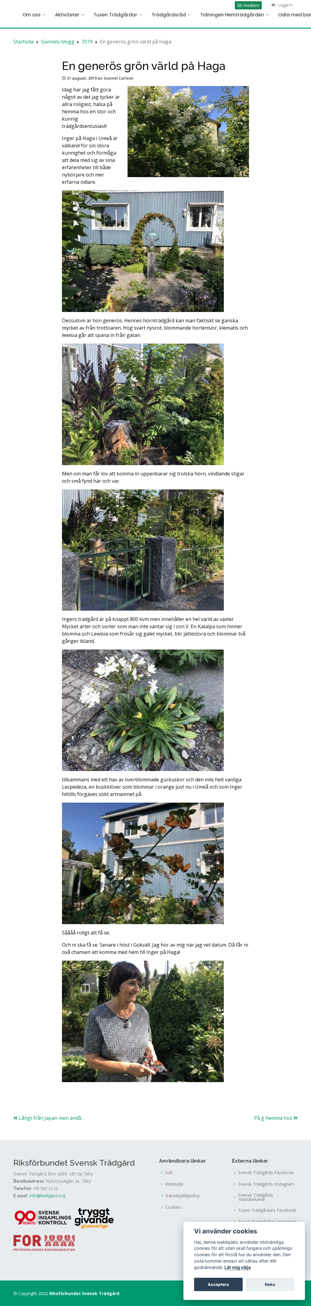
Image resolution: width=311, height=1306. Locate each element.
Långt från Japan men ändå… (51, 1118)
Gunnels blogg (57, 41)
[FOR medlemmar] (44, 1242)
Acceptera (218, 1284)
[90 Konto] (43, 1217)
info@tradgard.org (47, 1195)
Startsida (23, 41)
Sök (169, 1173)
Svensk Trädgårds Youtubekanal (255, 1197)
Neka (270, 1284)
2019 (87, 41)
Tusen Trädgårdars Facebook (267, 1210)
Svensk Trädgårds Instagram (266, 1184)
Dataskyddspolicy (182, 1196)
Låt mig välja (237, 1267)
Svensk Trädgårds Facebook (266, 1173)
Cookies (173, 1207)
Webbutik (174, 1184)
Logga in (285, 5)
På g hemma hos (273, 1118)
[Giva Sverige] (94, 1217)
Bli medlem (248, 5)
